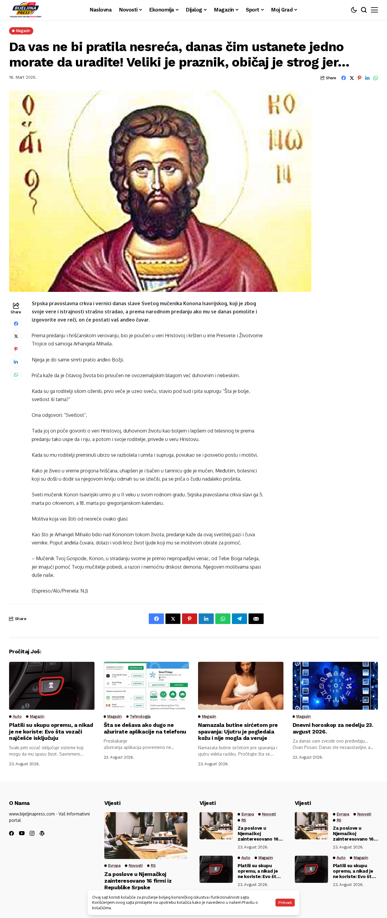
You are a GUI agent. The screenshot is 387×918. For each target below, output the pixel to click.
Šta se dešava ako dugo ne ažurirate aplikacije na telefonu (145, 728)
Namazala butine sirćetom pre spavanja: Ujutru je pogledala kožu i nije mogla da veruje (238, 731)
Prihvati (285, 902)
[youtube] (21, 833)
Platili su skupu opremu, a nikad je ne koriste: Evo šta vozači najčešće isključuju (51, 731)
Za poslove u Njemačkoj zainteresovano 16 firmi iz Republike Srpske (138, 880)
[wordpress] (42, 833)
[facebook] (11, 833)
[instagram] (32, 833)
